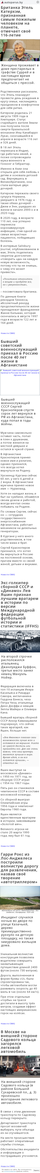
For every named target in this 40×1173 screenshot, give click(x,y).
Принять (36, 1170)
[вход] (37, 2)
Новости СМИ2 (8, 333)
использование (10, 1171)
